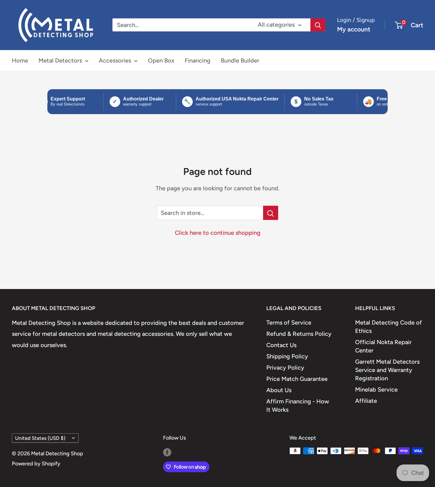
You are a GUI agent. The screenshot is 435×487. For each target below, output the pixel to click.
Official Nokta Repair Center (383, 346)
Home (20, 60)
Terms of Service (288, 322)
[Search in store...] (270, 213)
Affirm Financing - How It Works (297, 405)
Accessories (115, 60)
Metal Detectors (60, 60)
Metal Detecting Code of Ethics (388, 326)
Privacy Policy (285, 367)
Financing (197, 60)
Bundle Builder (240, 60)
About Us (278, 390)
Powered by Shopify (36, 463)
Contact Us (281, 345)
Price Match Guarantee (297, 378)
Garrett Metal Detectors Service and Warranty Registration (387, 370)
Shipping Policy (287, 356)
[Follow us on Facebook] (167, 452)
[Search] (317, 24)
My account (353, 29)
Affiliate (366, 400)
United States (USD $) (40, 438)
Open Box (161, 60)
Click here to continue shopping (217, 232)
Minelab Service (376, 389)
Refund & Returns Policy (298, 333)
